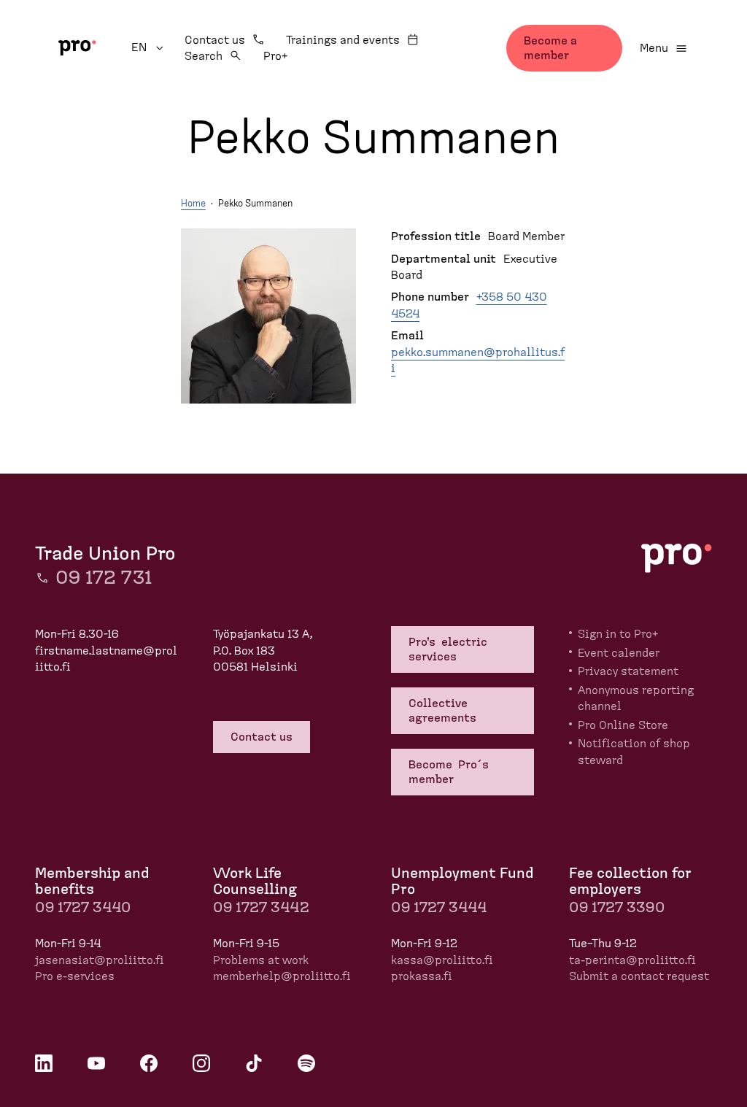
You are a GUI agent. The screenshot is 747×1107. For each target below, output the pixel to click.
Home (193, 204)
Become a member (550, 48)
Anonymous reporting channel (636, 698)
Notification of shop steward (634, 751)
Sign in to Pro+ (618, 634)
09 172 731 (103, 577)
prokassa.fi (421, 976)
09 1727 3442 (261, 907)
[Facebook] (149, 1063)
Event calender (618, 653)
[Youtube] (96, 1063)
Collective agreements (444, 711)
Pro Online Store (623, 725)
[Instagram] (201, 1063)
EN (149, 47)
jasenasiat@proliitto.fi (99, 960)
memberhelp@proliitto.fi (282, 976)
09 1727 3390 (617, 907)
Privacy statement (628, 671)
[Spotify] (306, 1063)
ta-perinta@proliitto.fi (632, 960)
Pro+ (275, 56)
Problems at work (261, 960)
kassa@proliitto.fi (442, 960)
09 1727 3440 (83, 907)
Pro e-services (75, 976)
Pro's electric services (448, 649)
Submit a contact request (639, 976)
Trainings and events (343, 40)
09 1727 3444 (439, 907)
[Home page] (77, 47)
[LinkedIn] (44, 1063)
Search (203, 56)
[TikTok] (254, 1063)
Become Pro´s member (450, 772)
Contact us (215, 40)
